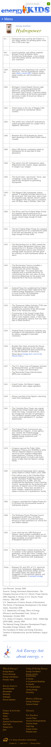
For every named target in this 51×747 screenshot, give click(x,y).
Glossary (30, 710)
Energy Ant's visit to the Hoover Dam (27, 355)
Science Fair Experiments (13, 722)
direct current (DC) (23, 73)
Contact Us (13, 743)
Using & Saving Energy (36, 668)
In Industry (30, 684)
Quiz (4, 730)
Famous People (32, 704)
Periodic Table (8, 680)
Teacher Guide (31, 724)
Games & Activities (11, 710)
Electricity (6, 694)
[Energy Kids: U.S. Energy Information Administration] (25, 8)
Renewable (7, 692)
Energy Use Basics (33, 672)
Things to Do (8, 727)
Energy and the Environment (32, 675)
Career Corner (31, 729)
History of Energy (34, 698)
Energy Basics (8, 672)
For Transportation (33, 687)
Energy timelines (23, 26)
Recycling (30, 692)
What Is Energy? (10, 668)
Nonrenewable (8, 689)
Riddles (6, 713)
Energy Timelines (33, 702)
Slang (5, 716)
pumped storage (36, 576)
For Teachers (32, 715)
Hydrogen (6, 697)
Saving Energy (31, 690)
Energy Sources (10, 685)
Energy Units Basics (10, 677)
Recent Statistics (9, 700)
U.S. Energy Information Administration (22, 740)
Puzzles (6, 719)
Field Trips (7, 724)
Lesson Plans (31, 718)
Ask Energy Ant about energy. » (29, 653)
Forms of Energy (9, 674)
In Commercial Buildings (35, 682)
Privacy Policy (35, 743)
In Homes (29, 679)
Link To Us (23, 743)
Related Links (31, 732)
